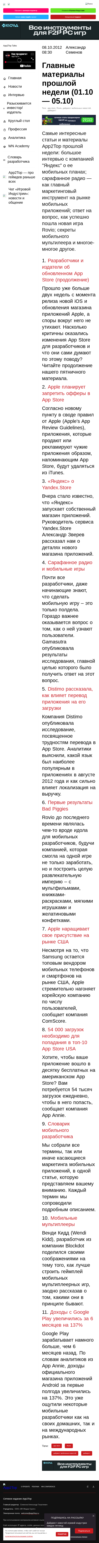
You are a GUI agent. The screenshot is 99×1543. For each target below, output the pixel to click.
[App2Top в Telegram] (93, 1486)
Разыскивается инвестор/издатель (19, 107)
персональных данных (79, 1537)
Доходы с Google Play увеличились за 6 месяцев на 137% (67, 1318)
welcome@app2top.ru (30, 1513)
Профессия (17, 129)
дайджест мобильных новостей (77, 108)
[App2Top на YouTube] (81, 1486)
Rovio (59, 108)
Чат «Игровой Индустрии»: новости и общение (19, 196)
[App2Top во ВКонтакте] (87, 1486)
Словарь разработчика (19, 159)
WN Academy (19, 146)
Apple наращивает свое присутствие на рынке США (65, 935)
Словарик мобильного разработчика (57, 1130)
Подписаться (84, 1531)
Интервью (16, 95)
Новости (15, 86)
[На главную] (4, 4)
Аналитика (17, 138)
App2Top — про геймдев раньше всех (22, 177)
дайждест (52, 110)
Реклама (35, 1487)
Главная (15, 78)
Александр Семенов (76, 50)
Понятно (62, 1534)
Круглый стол (19, 121)
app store (51, 108)
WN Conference (48, 1487)
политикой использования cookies (19, 1536)
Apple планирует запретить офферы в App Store (66, 393)
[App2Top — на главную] (10, 1486)
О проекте (25, 1487)
